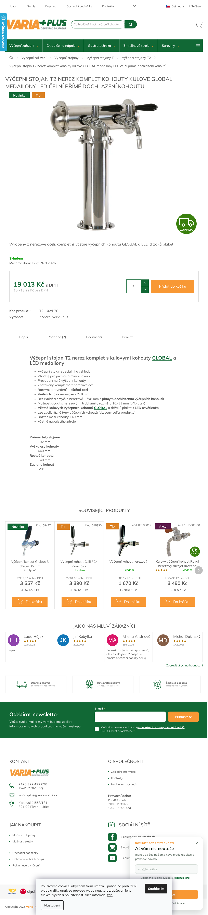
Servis (31, 6)
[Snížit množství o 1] (145, 289)
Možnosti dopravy (23, 835)
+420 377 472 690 (32, 784)
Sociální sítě (134, 825)
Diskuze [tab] (128, 337)
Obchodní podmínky (79, 6)
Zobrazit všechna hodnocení (184, 665)
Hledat (131, 24)
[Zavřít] (197, 842)
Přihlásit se (183, 717)
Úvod (13, 6)
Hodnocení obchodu (124, 784)
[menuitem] (23, 45)
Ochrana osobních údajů (28, 859)
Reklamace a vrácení (25, 865)
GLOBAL (162, 358)
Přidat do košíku (172, 286)
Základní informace (123, 772)
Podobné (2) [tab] (57, 337)
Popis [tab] (23, 337)
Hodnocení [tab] (94, 337)
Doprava (50, 6)
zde (110, 895)
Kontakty (108, 6)
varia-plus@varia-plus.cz (37, 795)
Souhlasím (156, 889)
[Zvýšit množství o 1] (145, 283)
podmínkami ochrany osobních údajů (160, 727)
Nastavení (52, 905)
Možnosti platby (22, 841)
